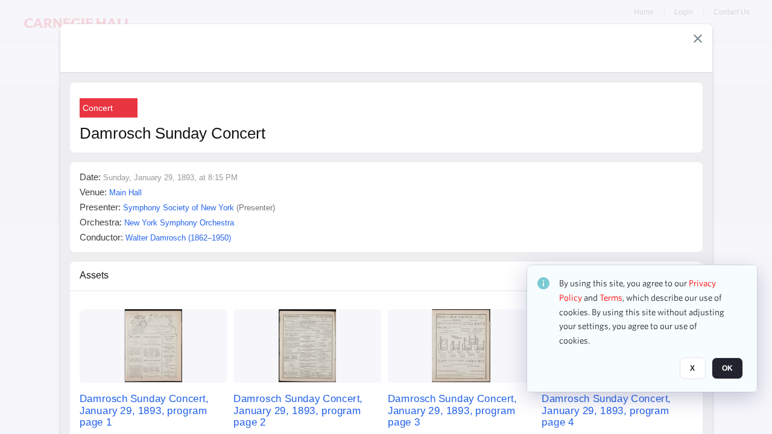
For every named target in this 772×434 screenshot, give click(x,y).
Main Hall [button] (125, 192)
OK (727, 368)
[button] (698, 38)
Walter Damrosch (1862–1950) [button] (178, 237)
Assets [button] (94, 275)
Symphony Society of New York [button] (178, 207)
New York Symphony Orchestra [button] (179, 222)
